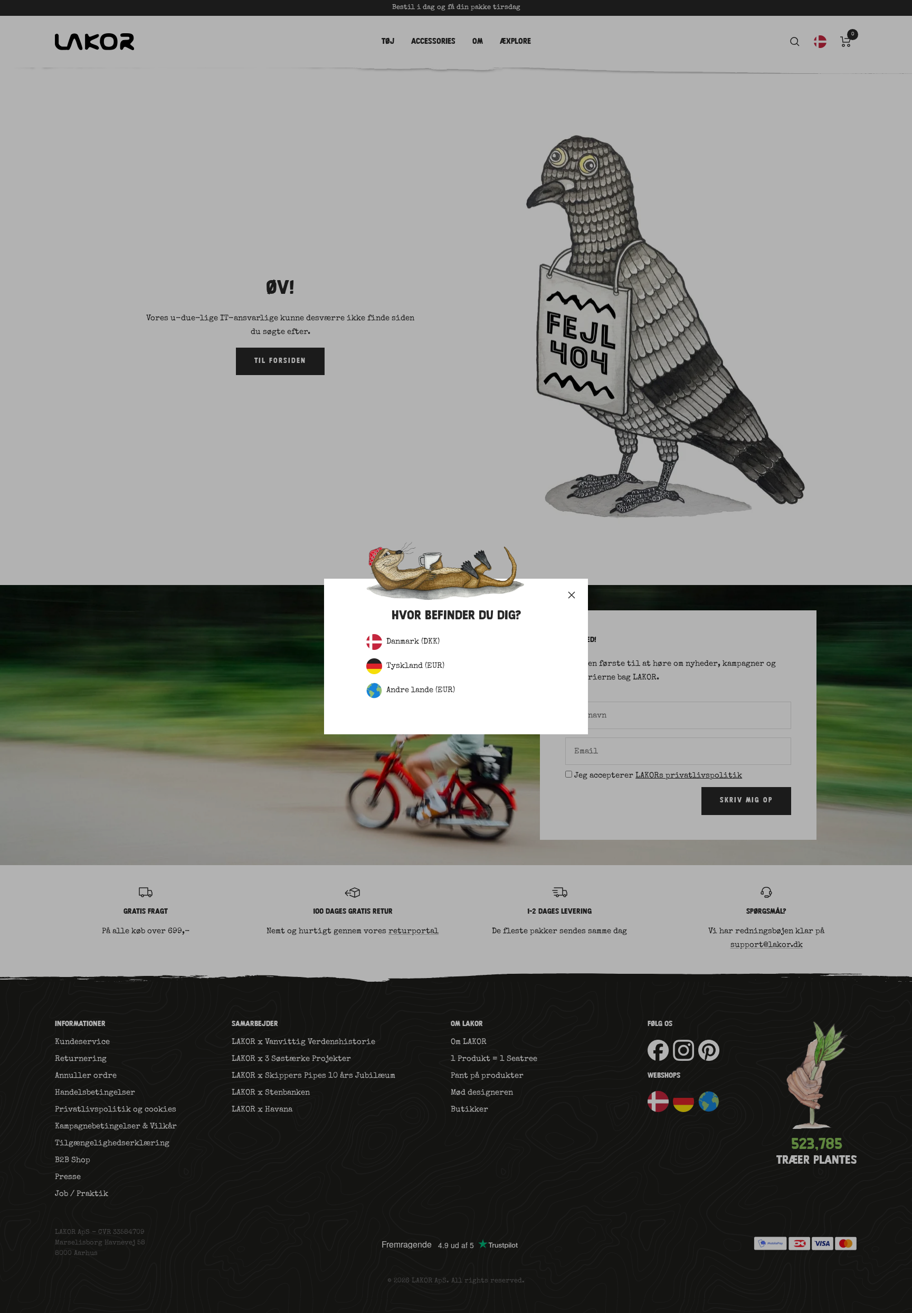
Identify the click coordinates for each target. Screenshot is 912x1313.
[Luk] (571, 595)
